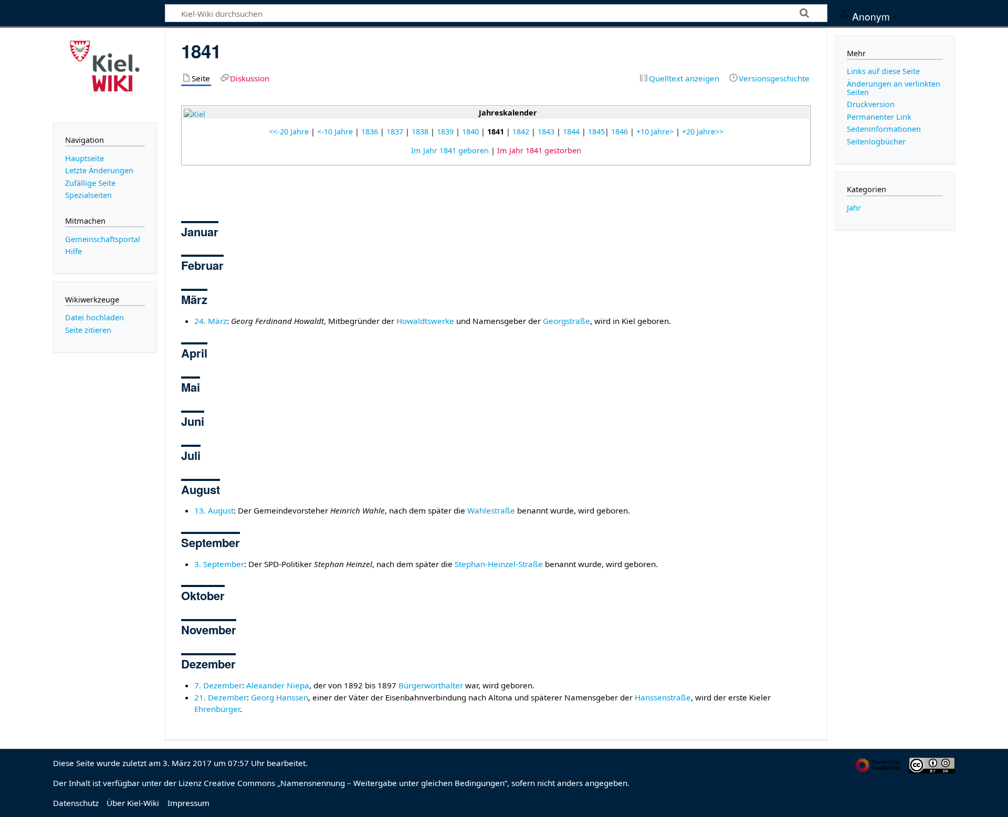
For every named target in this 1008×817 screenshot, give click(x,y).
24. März (210, 321)
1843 (546, 132)
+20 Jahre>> (702, 132)
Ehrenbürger (217, 709)
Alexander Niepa (277, 685)
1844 (571, 132)
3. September (219, 564)
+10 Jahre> (655, 132)
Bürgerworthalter (430, 685)
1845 (596, 132)
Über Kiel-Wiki (133, 803)
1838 (420, 132)
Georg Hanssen (279, 697)
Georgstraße (566, 321)
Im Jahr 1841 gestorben (539, 150)
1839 (445, 132)
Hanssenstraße (663, 697)
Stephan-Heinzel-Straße (499, 564)
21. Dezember (220, 697)
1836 (369, 132)
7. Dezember (218, 685)
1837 (394, 132)
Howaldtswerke (425, 321)
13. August (214, 510)
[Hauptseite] (105, 74)
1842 (520, 132)
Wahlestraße (491, 510)
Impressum (188, 803)
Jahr (854, 208)
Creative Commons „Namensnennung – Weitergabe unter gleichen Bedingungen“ (355, 783)
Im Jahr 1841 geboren (450, 150)
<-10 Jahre (335, 132)
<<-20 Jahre (289, 132)
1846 (619, 132)
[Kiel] (194, 114)
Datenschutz (76, 803)
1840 (470, 132)
